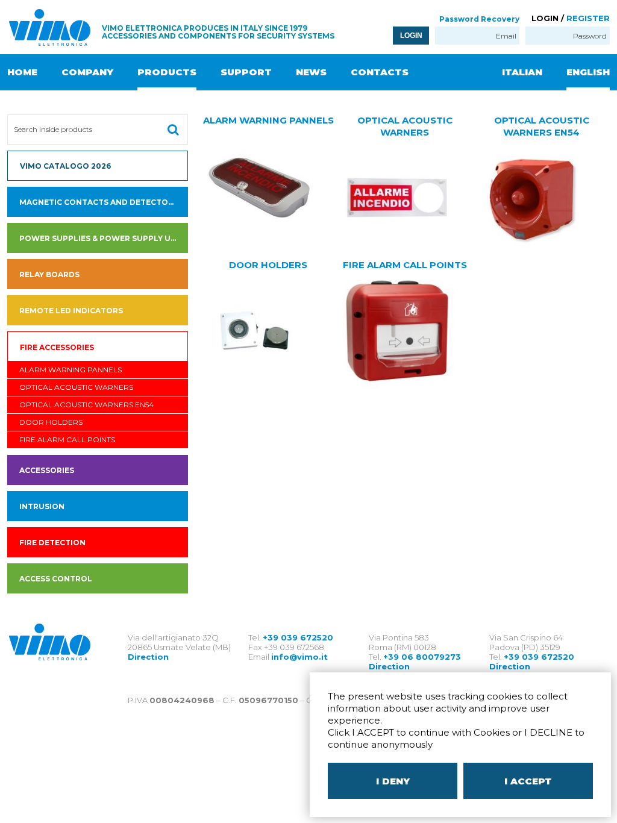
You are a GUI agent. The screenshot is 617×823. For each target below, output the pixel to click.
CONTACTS (380, 72)
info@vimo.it (299, 657)
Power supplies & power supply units (103, 238)
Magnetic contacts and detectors (98, 202)
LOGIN (411, 35)
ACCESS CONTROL (55, 578)
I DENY (393, 781)
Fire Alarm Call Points (67, 439)
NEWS (311, 72)
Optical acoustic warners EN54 (86, 404)
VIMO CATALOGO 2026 (65, 166)
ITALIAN (522, 72)
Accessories (46, 470)
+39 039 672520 (298, 637)
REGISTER (588, 18)
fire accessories (57, 347)
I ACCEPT (528, 781)
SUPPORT (246, 72)
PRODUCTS (166, 72)
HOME (22, 72)
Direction (148, 657)
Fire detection (52, 542)
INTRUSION (41, 506)
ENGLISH (588, 72)
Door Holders (51, 422)
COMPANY (87, 72)
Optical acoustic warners (76, 387)
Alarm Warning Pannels (70, 369)
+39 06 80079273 (422, 657)
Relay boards (49, 274)
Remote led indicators (71, 310)
